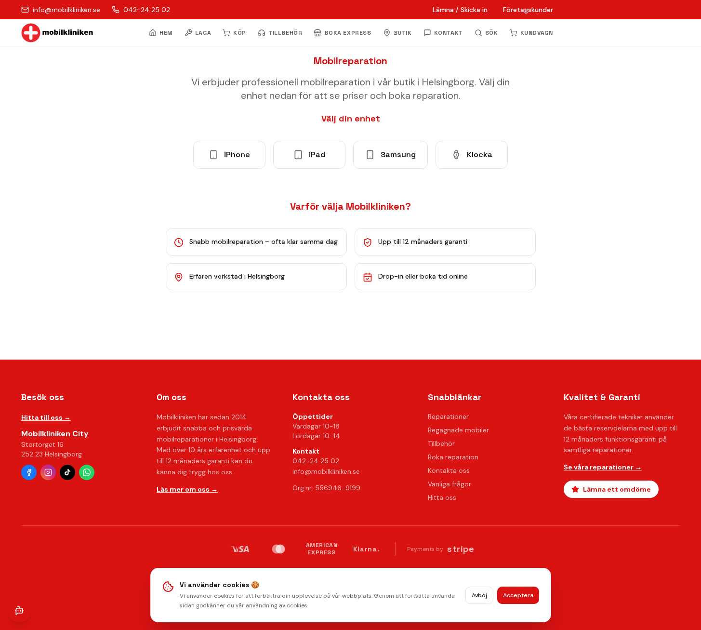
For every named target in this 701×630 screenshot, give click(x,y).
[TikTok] (67, 472)
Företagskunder (528, 9)
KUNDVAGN (536, 33)
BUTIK (403, 33)
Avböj (479, 595)
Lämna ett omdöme (617, 489)
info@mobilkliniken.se (326, 471)
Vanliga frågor (449, 484)
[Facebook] (29, 472)
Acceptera (518, 595)
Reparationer (448, 416)
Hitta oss (442, 497)
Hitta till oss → (46, 417)
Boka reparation (453, 457)
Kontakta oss (449, 470)
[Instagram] (48, 472)
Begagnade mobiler (458, 430)
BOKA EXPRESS (347, 33)
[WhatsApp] (86, 472)
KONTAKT (448, 33)
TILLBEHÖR (285, 33)
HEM (166, 33)
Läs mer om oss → (187, 489)
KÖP (239, 33)
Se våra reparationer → (603, 467)
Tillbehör (441, 443)
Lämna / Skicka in (460, 9)
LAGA (203, 33)
